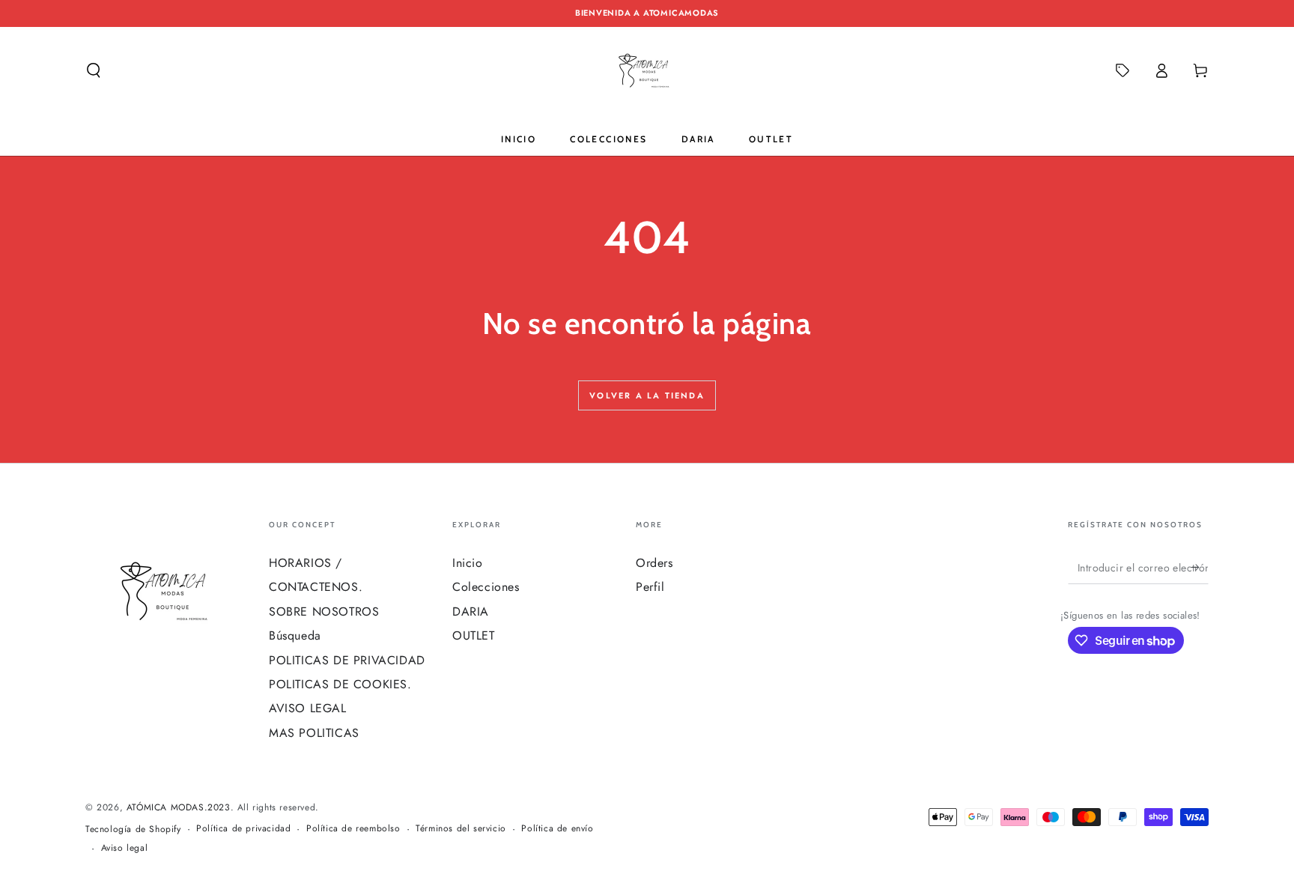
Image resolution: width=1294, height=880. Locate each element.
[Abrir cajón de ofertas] (1122, 70)
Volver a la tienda (647, 395)
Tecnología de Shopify (133, 829)
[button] (93, 70)
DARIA (470, 611)
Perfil (650, 586)
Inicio (467, 562)
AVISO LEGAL (308, 708)
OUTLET (473, 635)
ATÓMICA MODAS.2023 (179, 807)
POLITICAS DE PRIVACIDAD (347, 660)
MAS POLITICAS (314, 732)
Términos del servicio (461, 828)
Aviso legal (124, 848)
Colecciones (486, 586)
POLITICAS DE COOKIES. (340, 684)
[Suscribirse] (1200, 566)
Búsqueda (295, 635)
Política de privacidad (243, 828)
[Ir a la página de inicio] (647, 70)
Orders (654, 562)
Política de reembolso (353, 828)
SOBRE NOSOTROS (324, 611)
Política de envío (557, 828)
